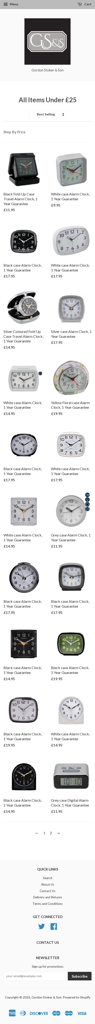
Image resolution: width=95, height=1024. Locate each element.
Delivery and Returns (47, 897)
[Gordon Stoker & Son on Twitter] (41, 926)
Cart (88, 4)
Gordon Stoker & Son (46, 997)
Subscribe (80, 976)
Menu (13, 4)
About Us (47, 884)
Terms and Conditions (48, 904)
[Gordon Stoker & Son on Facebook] (53, 926)
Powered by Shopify (76, 997)
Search (47, 878)
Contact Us (47, 891)
